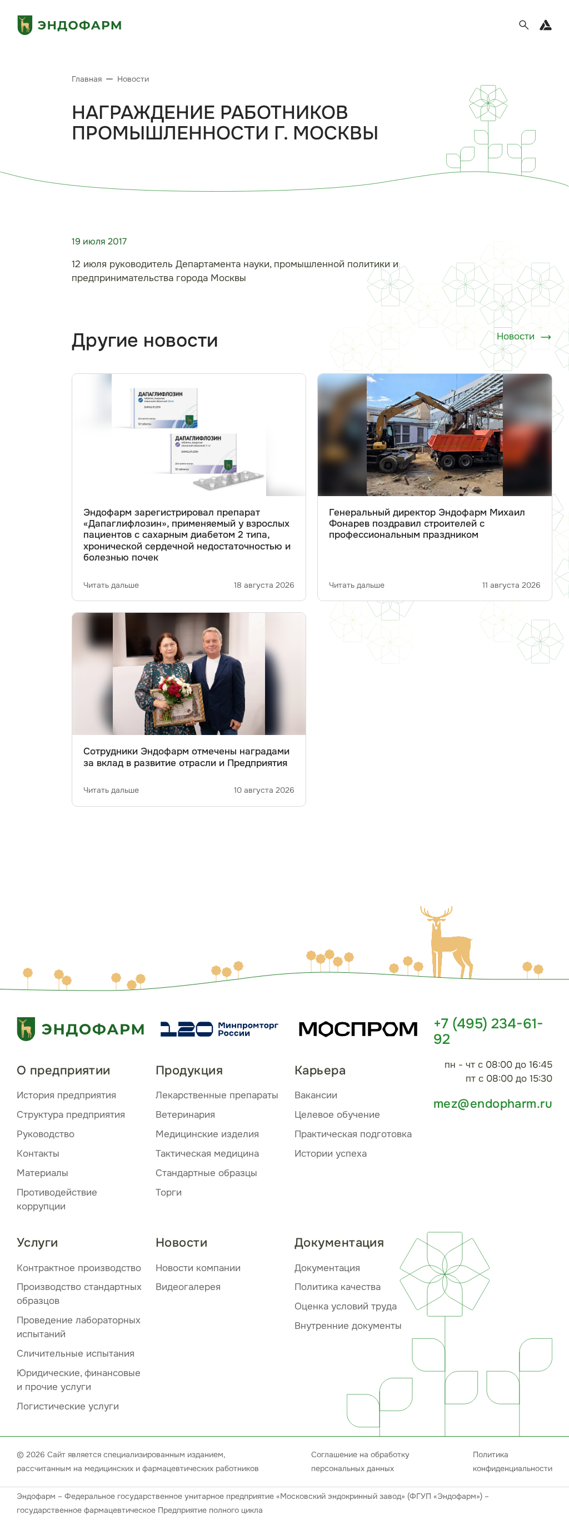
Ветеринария (185, 1115)
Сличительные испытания (75, 1353)
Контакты (38, 1153)
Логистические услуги (68, 1406)
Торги (169, 1192)
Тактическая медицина (207, 1153)
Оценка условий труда (346, 1306)
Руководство (45, 1134)
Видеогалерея (188, 1287)
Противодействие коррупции (57, 1199)
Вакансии (316, 1095)
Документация (327, 1268)
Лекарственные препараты (217, 1095)
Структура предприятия (71, 1115)
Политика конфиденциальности (512, 1461)
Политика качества (338, 1287)
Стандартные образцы (206, 1173)
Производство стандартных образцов (79, 1294)
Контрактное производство (79, 1268)
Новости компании (198, 1268)
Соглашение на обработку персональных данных (360, 1461)
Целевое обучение (337, 1115)
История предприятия (66, 1095)
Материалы (42, 1173)
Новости (516, 336)
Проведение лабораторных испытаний (79, 1327)
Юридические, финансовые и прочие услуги (79, 1380)
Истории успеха (331, 1153)
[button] (449, 944)
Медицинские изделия (207, 1134)
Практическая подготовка (353, 1134)
